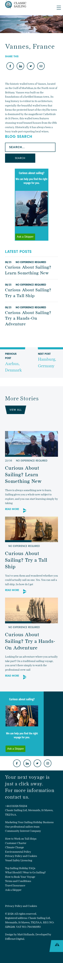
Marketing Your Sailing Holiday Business (29, 822)
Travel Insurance (15, 885)
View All (16, 409)
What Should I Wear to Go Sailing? (25, 872)
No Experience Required (31, 262)
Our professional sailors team (22, 826)
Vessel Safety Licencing (18, 860)
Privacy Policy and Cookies (21, 856)
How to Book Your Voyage (20, 876)
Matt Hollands (25, 934)
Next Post (47, 360)
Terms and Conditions (18, 881)
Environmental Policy (18, 851)
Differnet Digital (14, 938)
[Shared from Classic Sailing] (41, 66)
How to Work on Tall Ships (20, 838)
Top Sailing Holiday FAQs (20, 868)
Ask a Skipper (13, 889)
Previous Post (13, 362)
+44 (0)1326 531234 (16, 806)
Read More (12, 509)
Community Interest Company (23, 830)
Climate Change (14, 847)
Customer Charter (15, 843)
